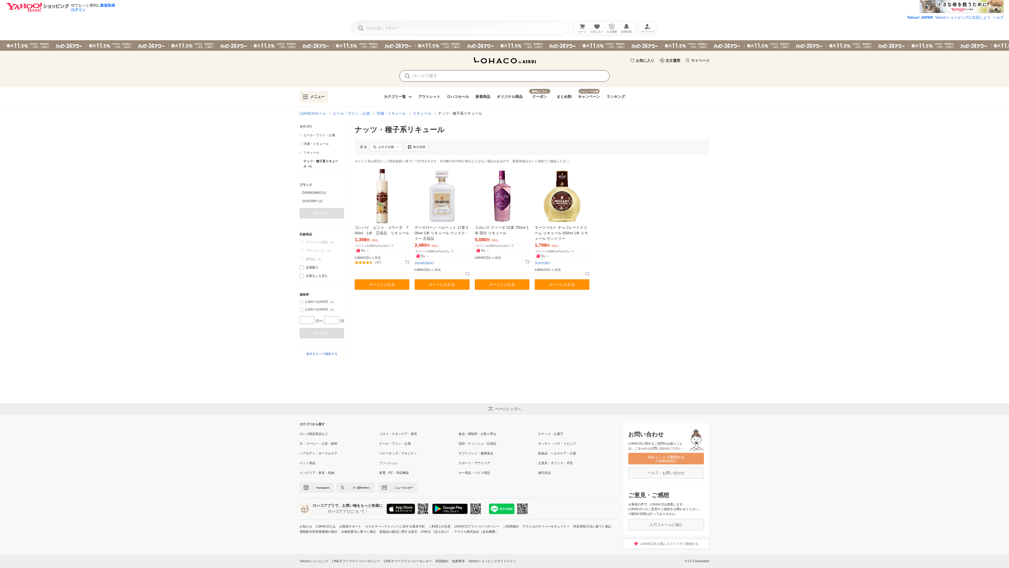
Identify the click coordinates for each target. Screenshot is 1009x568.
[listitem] (322, 135)
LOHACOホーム (313, 113)
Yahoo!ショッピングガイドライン (492, 561)
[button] (386, 147)
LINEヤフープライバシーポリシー (356, 561)
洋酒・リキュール (391, 113)
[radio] (302, 302)
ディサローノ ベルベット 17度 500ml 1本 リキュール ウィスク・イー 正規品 (442, 233)
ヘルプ (998, 17)
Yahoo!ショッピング (314, 561)
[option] (322, 193)
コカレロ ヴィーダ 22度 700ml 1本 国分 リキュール (502, 230)
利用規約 (442, 561)
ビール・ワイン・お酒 (351, 113)
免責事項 (458, 561)
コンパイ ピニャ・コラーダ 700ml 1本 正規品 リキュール (382, 230)
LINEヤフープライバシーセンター (408, 561)
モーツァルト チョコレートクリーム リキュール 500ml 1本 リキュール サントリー (561, 233)
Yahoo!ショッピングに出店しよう (963, 17)
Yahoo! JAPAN (920, 17)
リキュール (422, 113)
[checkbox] (302, 267)
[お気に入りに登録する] (407, 262)
